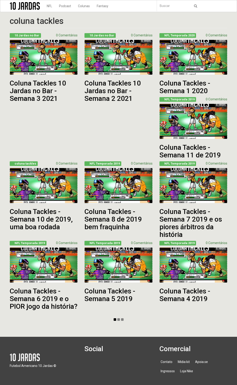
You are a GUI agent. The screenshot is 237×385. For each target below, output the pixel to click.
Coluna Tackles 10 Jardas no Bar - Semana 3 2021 (38, 90)
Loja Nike (186, 371)
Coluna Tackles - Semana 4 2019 (184, 295)
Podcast (65, 6)
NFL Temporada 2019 (179, 99)
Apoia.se (201, 362)
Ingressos (168, 371)
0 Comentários (67, 35)
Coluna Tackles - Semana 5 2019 (109, 295)
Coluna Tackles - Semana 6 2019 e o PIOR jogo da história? (44, 298)
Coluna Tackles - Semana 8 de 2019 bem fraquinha (113, 219)
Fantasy (102, 6)
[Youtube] (117, 364)
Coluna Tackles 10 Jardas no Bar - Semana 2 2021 (112, 90)
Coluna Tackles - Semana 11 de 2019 (190, 151)
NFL (49, 6)
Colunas (84, 6)
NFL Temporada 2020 (179, 35)
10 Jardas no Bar (27, 35)
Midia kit (184, 362)
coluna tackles (25, 163)
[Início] (26, 6)
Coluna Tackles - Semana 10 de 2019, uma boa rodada (41, 219)
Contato (166, 362)
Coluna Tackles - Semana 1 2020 (184, 87)
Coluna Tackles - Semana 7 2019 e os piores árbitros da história (190, 223)
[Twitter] (104, 364)
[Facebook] (91, 364)
